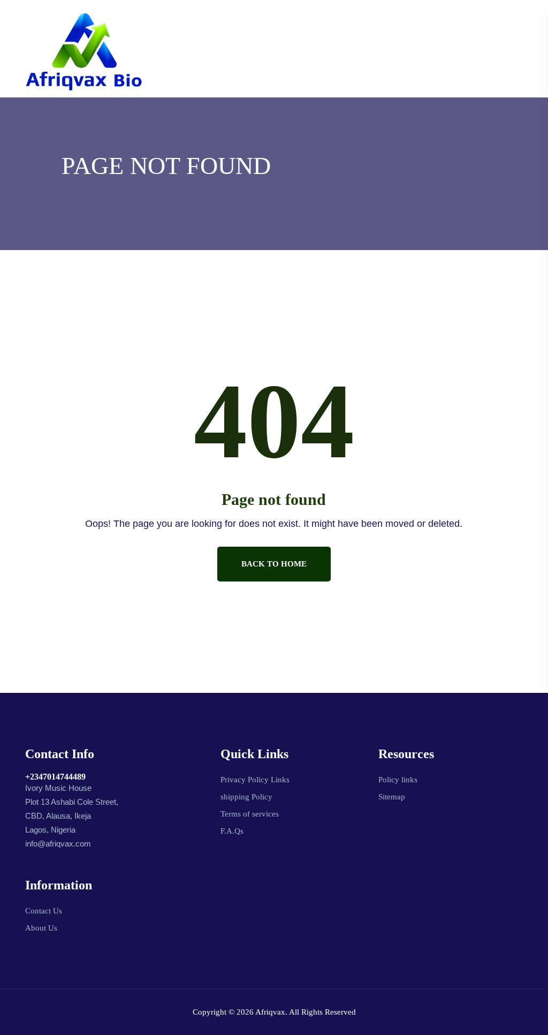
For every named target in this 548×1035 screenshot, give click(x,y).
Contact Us (43, 910)
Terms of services (249, 814)
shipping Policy (246, 796)
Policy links (397, 779)
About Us (41, 928)
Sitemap (391, 796)
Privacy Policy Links (255, 779)
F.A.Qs (231, 831)
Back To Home (274, 564)
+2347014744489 (55, 776)
